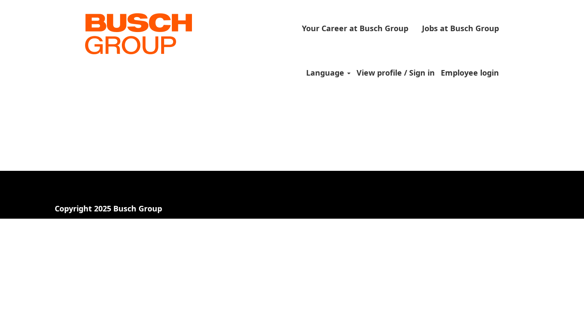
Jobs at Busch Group (460, 28)
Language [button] (326, 72)
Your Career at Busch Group (355, 28)
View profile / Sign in (396, 72)
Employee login (470, 72)
